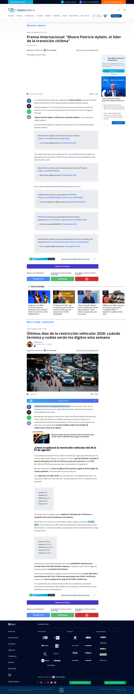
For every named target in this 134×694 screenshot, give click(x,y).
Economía (39, 16)
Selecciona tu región (18, 2)
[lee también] (42, 438)
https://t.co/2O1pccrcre (53, 220)
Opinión (64, 16)
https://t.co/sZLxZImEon (55, 242)
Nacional (19, 16)
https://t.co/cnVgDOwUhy (49, 138)
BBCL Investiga (74, 16)
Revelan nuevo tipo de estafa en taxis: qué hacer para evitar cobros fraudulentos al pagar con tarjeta (73, 436)
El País (50, 107)
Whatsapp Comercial (81, 682)
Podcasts (11, 16)
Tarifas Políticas (13, 681)
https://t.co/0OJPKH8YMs (48, 171)
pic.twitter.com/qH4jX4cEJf (77, 242)
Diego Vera (33, 45)
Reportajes (12, 668)
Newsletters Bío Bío (70, 2)
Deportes (48, 16)
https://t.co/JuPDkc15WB (48, 197)
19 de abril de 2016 (68, 143)
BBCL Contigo (85, 16)
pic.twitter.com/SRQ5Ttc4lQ (75, 220)
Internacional (29, 16)
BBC (66, 154)
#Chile (72, 194)
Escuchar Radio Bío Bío (114, 2)
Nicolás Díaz (38, 342)
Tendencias (56, 16)
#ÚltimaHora (43, 217)
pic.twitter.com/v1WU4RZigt (71, 197)
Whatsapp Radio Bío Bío (116, 683)
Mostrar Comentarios (62, 266)
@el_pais (66, 138)
